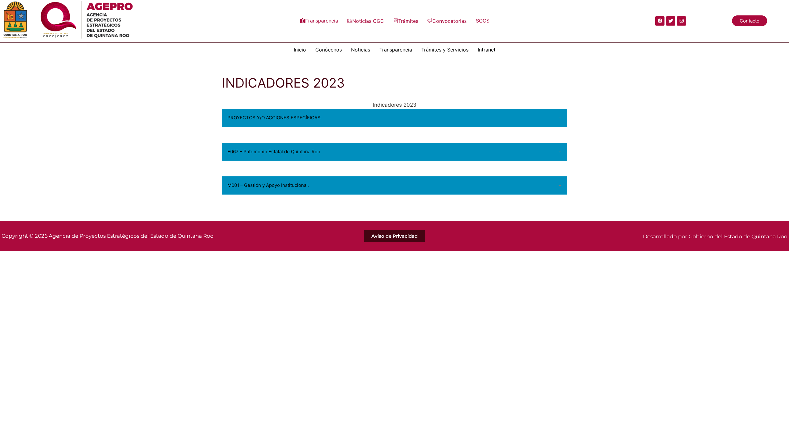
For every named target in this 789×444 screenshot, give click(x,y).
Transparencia (321, 21)
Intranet (487, 50)
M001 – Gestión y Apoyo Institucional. (268, 185)
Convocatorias (449, 21)
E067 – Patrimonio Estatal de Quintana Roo (273, 151)
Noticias (360, 50)
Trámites (408, 21)
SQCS (482, 21)
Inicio (300, 50)
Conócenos (328, 50)
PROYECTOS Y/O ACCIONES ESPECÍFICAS (274, 118)
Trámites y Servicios (444, 50)
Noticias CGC (368, 21)
